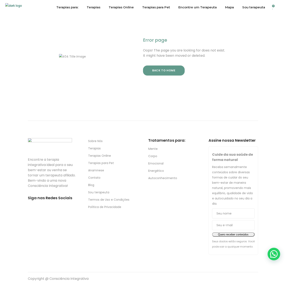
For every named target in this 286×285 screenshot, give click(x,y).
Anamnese (96, 170)
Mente (153, 149)
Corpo (152, 156)
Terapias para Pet (101, 163)
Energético (156, 171)
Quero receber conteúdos (233, 234)
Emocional (156, 163)
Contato (94, 178)
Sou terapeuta (98, 192)
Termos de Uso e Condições (108, 200)
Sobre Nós (95, 141)
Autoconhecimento (162, 178)
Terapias (94, 148)
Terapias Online (99, 156)
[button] (274, 254)
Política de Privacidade (104, 207)
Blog (91, 185)
